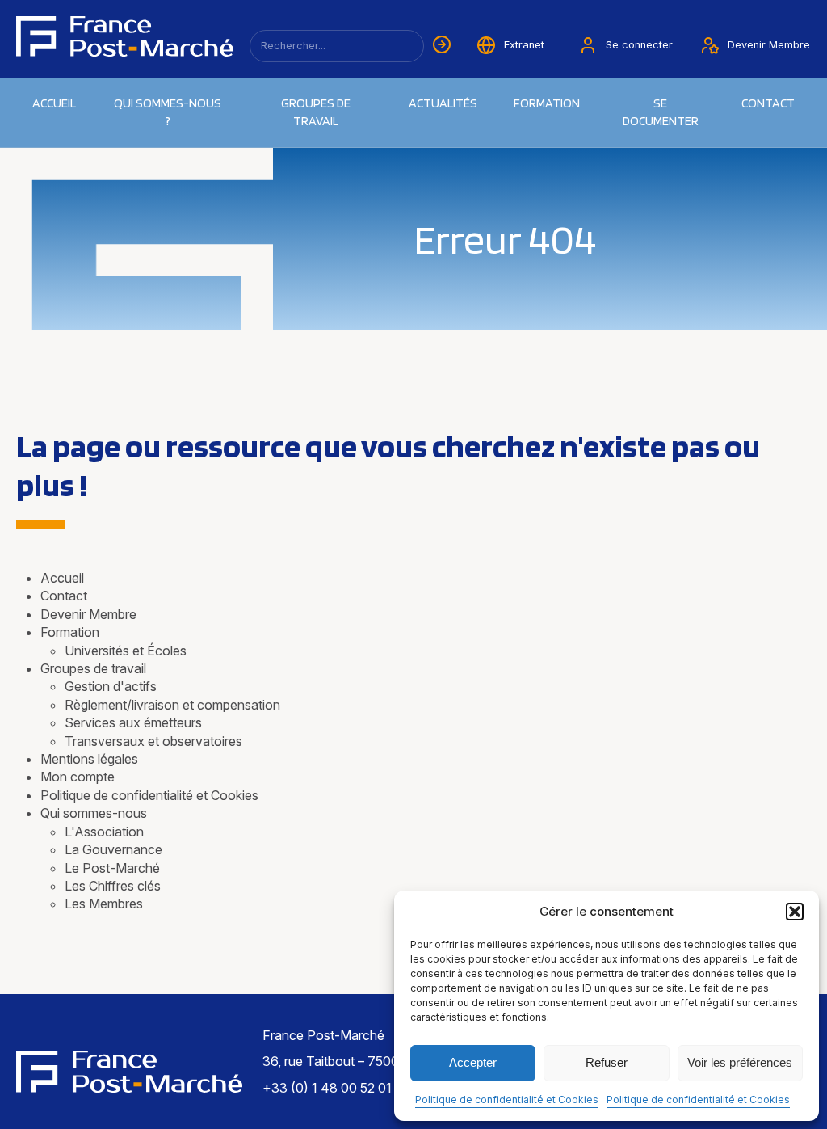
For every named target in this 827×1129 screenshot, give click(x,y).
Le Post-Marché (112, 868)
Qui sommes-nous (93, 813)
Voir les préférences (739, 1062)
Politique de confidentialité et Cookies (506, 1099)
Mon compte (77, 777)
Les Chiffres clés (113, 886)
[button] (795, 912)
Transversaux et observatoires (153, 741)
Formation (69, 632)
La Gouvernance (113, 849)
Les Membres (104, 903)
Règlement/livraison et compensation (172, 705)
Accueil (54, 103)
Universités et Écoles (126, 650)
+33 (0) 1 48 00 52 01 (327, 1088)
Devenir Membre (88, 614)
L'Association (104, 832)
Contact (768, 103)
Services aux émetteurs (133, 722)
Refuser (607, 1062)
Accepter (473, 1062)
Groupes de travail (316, 111)
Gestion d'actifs (111, 686)
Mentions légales (89, 759)
